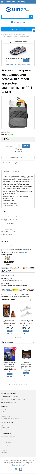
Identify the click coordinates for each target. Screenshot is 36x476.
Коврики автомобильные (19, 34)
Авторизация (10, 2)
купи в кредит (23, 252)
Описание (6, 172)
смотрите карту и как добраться (10, 216)
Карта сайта (4, 430)
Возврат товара (5, 427)
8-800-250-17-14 (9, 221)
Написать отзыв (20, 163)
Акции (3, 439)
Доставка (4, 414)
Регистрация (21, 2)
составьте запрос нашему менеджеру (19, 65)
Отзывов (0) (15, 171)
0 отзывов (12, 163)
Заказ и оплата (5, 416)
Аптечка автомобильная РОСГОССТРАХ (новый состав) (26, 365)
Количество (9, 146)
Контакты (14, 402)
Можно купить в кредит (18, 157)
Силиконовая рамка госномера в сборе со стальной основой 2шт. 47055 (26, 322)
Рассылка (4, 452)
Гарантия (3, 409)
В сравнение (19, 151)
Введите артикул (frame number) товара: (18, 58)
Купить (26, 146)
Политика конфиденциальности (10, 418)
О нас (3, 411)
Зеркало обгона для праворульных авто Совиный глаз (9, 364)
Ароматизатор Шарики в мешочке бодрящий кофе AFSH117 (9, 322)
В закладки (19, 149)
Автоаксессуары (8, 34)
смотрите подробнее (7, 246)
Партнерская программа (8, 436)
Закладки (4, 450)
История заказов (6, 448)
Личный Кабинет (5, 445)
